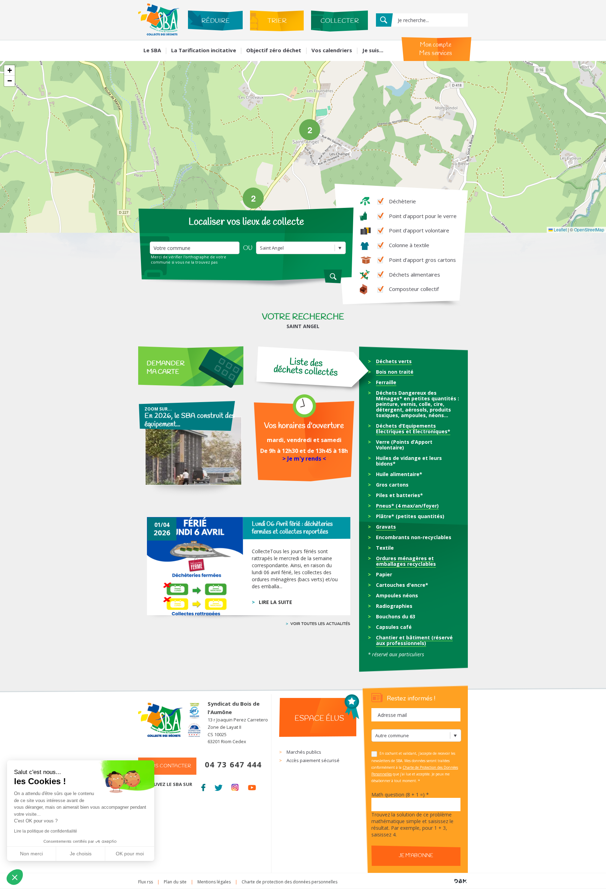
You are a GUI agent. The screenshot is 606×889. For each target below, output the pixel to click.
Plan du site (175, 882)
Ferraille (386, 382)
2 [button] (310, 130)
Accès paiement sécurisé (313, 760)
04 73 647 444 (233, 764)
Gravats (386, 526)
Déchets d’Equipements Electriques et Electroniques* (413, 428)
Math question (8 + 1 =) (400, 794)
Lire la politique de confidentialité (45, 831)
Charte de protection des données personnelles (289, 882)
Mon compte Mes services (435, 49)
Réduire (215, 21)
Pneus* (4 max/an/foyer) (407, 505)
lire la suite (275, 602)
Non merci (31, 853)
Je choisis (81, 853)
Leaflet (560, 229)
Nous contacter (167, 766)
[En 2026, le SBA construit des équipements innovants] (190, 452)
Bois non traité (394, 371)
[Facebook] (203, 786)
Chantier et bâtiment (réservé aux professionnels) (414, 640)
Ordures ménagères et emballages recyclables (406, 561)
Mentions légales (214, 882)
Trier (277, 21)
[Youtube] (252, 786)
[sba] (158, 33)
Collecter (340, 21)
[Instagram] (235, 786)
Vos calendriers (331, 50)
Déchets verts (394, 361)
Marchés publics (304, 752)
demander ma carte (165, 367)
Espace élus (319, 719)
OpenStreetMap (589, 229)
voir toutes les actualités (320, 623)
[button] (9, 70)
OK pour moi (130, 853)
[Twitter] (218, 786)
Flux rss (145, 882)
